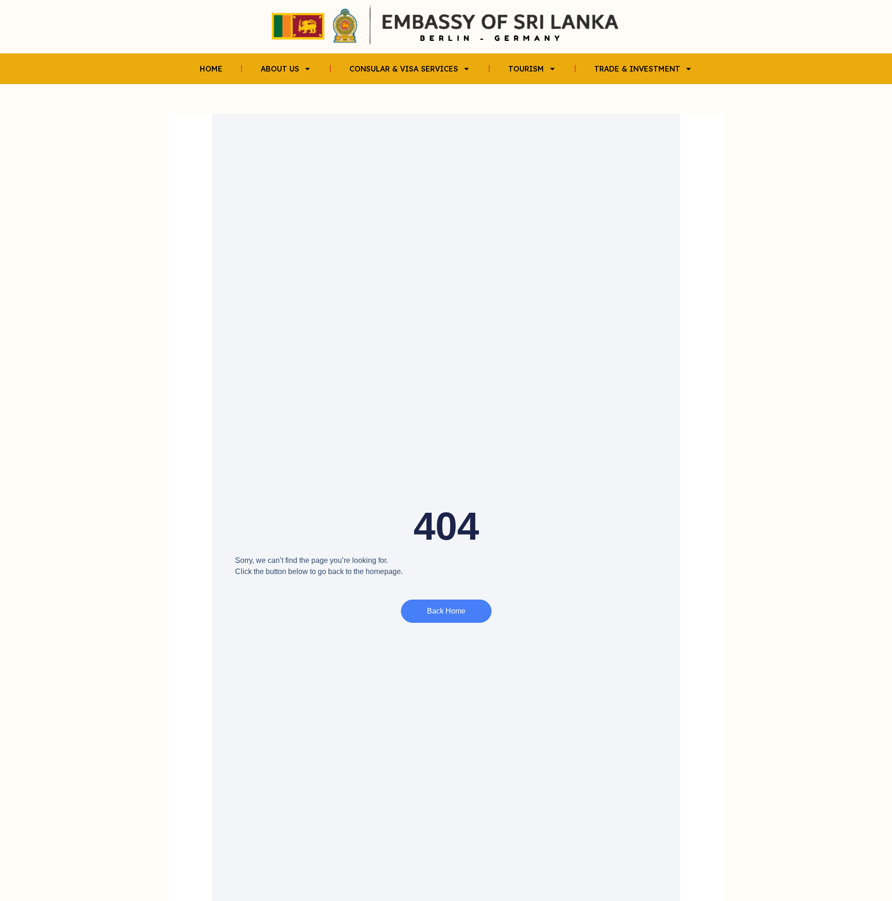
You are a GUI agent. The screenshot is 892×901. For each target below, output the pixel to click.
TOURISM (526, 68)
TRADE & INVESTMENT (637, 68)
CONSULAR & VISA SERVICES (403, 68)
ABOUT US (280, 68)
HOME (211, 68)
